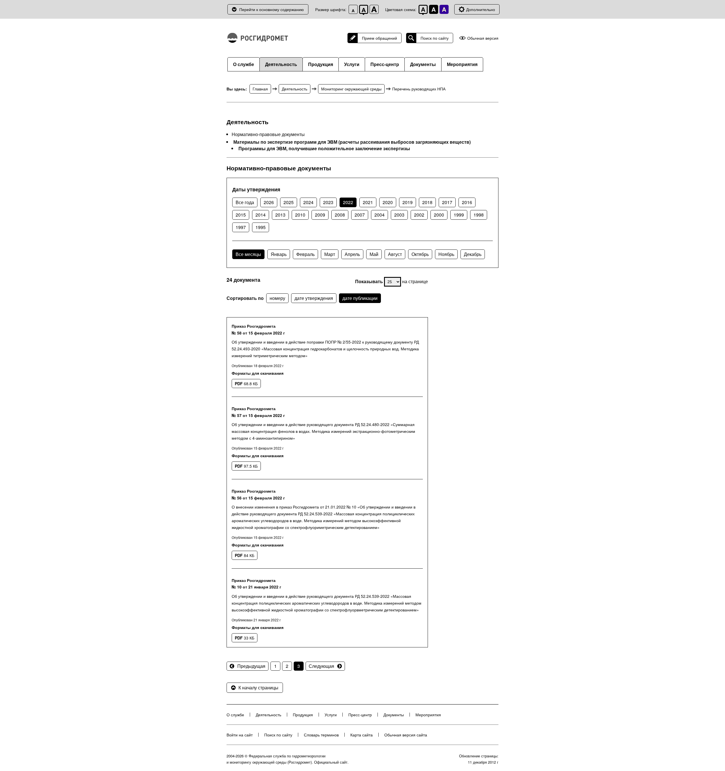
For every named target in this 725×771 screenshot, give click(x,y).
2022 (348, 202)
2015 (241, 214)
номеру (277, 298)
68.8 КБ (246, 383)
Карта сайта (361, 735)
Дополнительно (480, 9)
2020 (388, 202)
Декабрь (472, 254)
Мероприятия (462, 64)
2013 (280, 214)
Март (329, 254)
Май (374, 254)
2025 (288, 202)
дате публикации (360, 298)
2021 (368, 202)
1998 (479, 214)
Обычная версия (482, 38)
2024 (308, 202)
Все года (245, 202)
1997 (241, 227)
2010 (300, 214)
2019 (407, 202)
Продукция (320, 64)
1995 (260, 227)
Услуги (351, 64)
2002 (419, 214)
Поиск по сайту (435, 38)
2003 (399, 214)
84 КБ (244, 555)
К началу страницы (258, 687)
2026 (269, 202)
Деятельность (281, 64)
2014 (260, 214)
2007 (360, 214)
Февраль (305, 254)
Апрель (352, 254)
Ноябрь (446, 254)
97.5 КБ (246, 466)
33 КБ (244, 638)
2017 (447, 202)
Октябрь (420, 254)
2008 (340, 214)
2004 (379, 214)
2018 (427, 202)
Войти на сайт (240, 735)
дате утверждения (314, 298)
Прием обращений (379, 38)
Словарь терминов (321, 735)
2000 (439, 214)
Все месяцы (248, 254)
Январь (279, 254)
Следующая (321, 666)
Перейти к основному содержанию (271, 9)
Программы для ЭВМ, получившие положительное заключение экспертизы (324, 148)
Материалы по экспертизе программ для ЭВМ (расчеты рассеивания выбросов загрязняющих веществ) (352, 142)
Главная (260, 89)
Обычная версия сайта (405, 735)
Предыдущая (251, 666)
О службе (243, 64)
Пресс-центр (384, 64)
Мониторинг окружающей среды (351, 89)
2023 (328, 202)
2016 (467, 202)
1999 (459, 214)
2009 (320, 214)
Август (395, 254)
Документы (423, 64)
